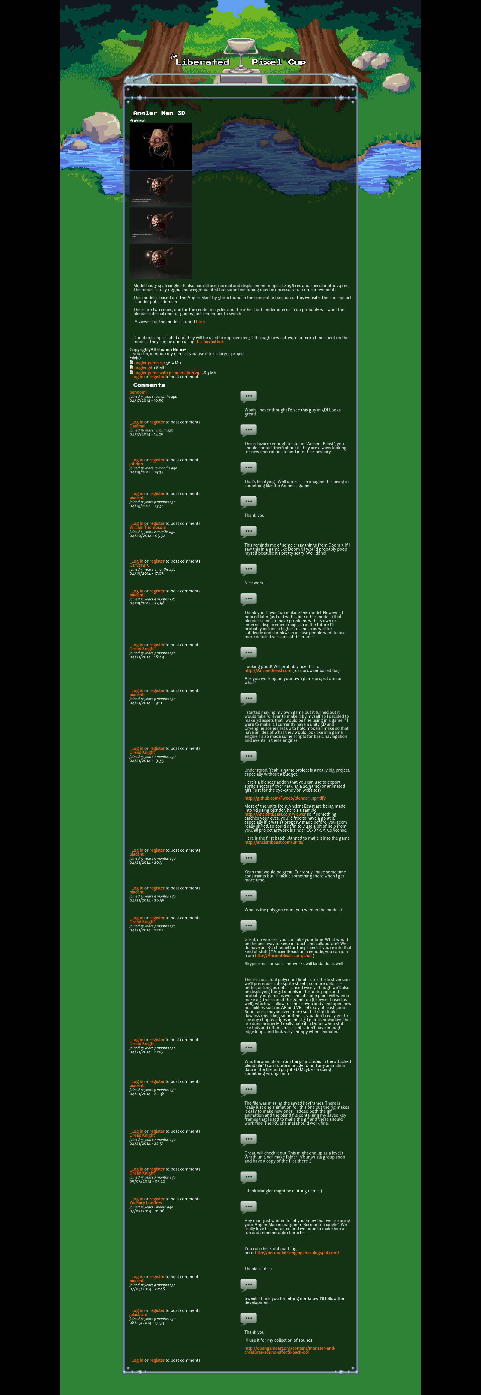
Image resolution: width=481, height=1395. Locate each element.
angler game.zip (150, 363)
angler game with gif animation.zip (167, 373)
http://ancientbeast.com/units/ (274, 843)
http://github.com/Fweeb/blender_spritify (285, 799)
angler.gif (144, 368)
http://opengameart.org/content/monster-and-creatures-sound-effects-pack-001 (290, 1351)
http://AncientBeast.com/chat (283, 956)
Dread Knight (142, 649)
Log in (137, 377)
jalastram (138, 1315)
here (200, 322)
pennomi (138, 393)
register (157, 377)
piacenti (137, 498)
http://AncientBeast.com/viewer (275, 815)
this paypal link (209, 342)
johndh (136, 464)
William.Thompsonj (148, 528)
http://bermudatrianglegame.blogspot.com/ (297, 1253)
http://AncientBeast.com (268, 671)
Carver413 (139, 566)
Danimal (137, 426)
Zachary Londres (146, 1203)
